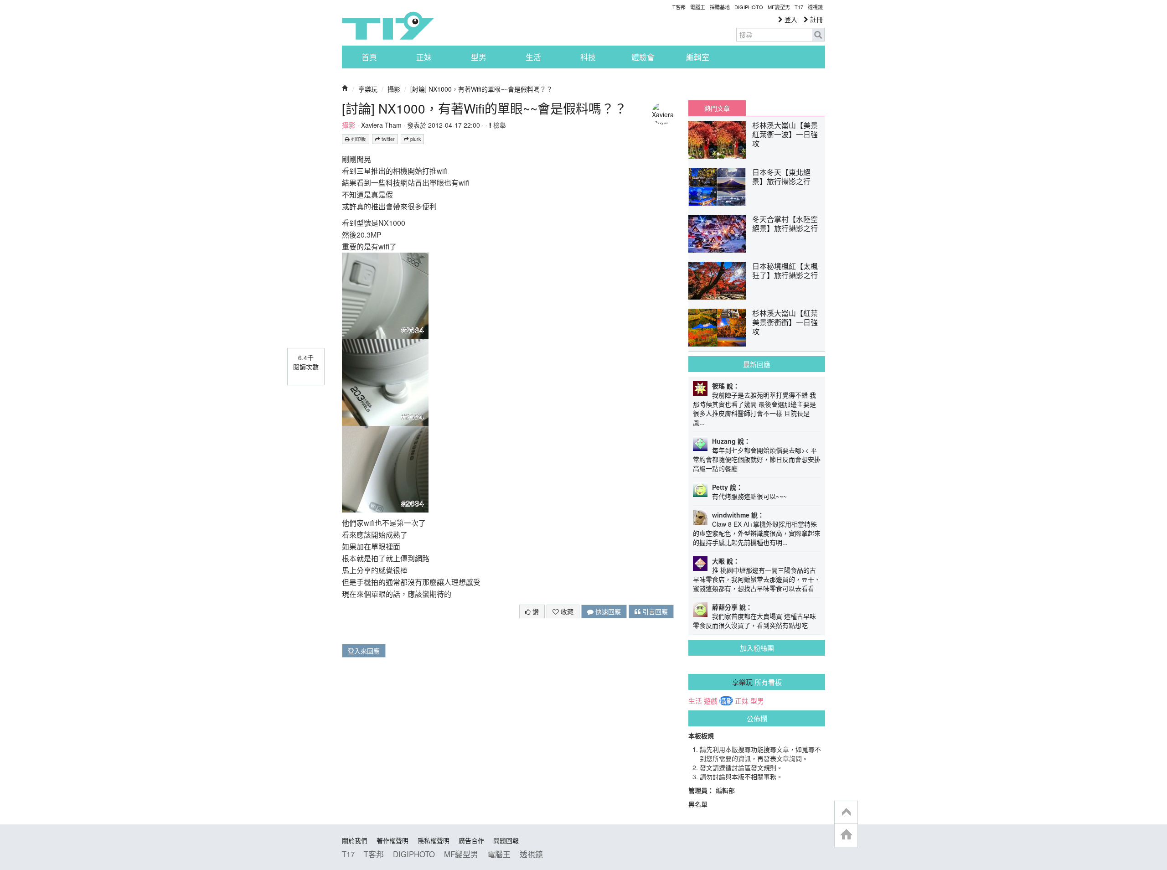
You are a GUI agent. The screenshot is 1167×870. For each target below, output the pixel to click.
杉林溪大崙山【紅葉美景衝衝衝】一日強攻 (785, 322)
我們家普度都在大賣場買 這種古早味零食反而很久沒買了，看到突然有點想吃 (754, 620)
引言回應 (654, 611)
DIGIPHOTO (748, 6)
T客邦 (679, 6)
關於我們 (354, 840)
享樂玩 (367, 88)
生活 (533, 57)
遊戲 (711, 700)
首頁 (369, 57)
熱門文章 (717, 108)
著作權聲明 (392, 840)
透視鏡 (815, 6)
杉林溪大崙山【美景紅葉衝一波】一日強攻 (785, 134)
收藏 (566, 611)
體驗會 (643, 57)
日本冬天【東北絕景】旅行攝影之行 (781, 176)
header (846, 812)
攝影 (393, 88)
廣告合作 (471, 840)
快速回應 (607, 611)
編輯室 (697, 57)
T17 (388, 25)
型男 (478, 57)
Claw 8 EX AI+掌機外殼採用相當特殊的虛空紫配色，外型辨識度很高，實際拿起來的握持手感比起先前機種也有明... (757, 533)
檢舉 (498, 124)
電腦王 (697, 6)
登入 (790, 19)
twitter (387, 138)
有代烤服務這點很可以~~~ (749, 496)
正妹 (424, 57)
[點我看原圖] (385, 295)
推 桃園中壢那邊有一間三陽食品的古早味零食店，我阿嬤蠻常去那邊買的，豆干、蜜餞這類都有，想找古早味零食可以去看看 (757, 579)
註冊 (815, 19)
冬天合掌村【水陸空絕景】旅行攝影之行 (785, 223)
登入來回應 (364, 650)
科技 (588, 57)
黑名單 (697, 803)
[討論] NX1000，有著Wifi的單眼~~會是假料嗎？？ (481, 88)
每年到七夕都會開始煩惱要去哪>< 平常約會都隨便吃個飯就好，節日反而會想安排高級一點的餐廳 (757, 459)
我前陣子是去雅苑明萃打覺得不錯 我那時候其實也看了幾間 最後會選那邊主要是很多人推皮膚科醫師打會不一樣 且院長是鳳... (754, 408)
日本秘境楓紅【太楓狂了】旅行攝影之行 (785, 270)
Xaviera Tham (381, 124)
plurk (415, 138)
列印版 (358, 138)
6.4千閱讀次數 (306, 362)
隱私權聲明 (433, 840)
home (846, 835)
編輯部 (725, 790)
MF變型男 (779, 6)
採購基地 (720, 6)
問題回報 (506, 840)
